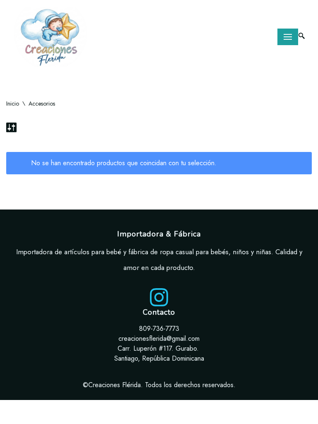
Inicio (12, 103)
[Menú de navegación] (288, 37)
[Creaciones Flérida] (50, 37)
